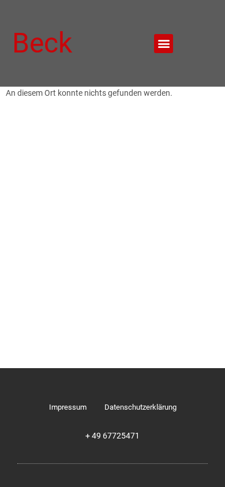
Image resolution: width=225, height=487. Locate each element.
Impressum (68, 407)
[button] (163, 43)
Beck (42, 43)
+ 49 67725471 (112, 436)
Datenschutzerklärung (140, 407)
